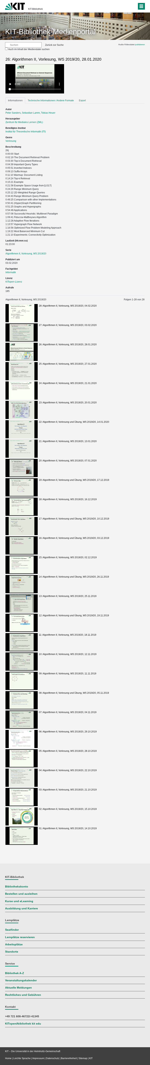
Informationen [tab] (15, 100)
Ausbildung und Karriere (21, 908)
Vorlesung (10, 141)
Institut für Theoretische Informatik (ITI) (25, 131)
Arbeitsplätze (14, 944)
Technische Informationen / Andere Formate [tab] (51, 100)
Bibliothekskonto (16, 886)
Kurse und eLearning (19, 901)
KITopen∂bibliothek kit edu (23, 1023)
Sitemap (83, 1058)
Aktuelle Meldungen (18, 987)
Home (8, 1058)
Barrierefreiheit (69, 1058)
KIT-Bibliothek (35, 9)
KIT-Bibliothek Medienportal (50, 32)
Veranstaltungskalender (21, 980)
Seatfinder (12, 929)
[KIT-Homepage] (15, 6)
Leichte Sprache (22, 1058)
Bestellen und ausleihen (21, 893)
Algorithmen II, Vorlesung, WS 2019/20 (25, 253)
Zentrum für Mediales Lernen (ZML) (24, 122)
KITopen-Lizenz (13, 281)
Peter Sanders (13, 112)
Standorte (11, 951)
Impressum (38, 1058)
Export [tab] (82, 100)
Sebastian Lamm (31, 112)
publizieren (140, 44)
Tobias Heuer (48, 112)
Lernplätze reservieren (20, 937)
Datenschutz (52, 1058)
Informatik (10, 272)
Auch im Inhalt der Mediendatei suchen (29, 49)
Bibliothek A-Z (14, 973)
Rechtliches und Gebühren (23, 994)
